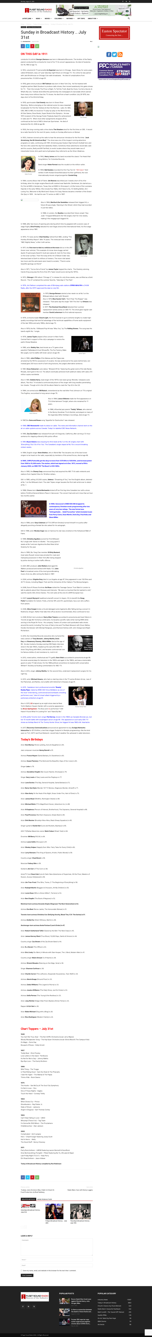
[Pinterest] (32, 46)
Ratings (69, 18)
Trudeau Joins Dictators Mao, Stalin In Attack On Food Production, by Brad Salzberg (37, 1191)
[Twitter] (129, 1)
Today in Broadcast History (41, 24)
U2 (31, 703)
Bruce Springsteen (30, 709)
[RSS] (126, 1)
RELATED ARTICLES (28, 1199)
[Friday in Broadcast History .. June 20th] (56, 1211)
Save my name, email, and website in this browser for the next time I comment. (49, 1270)
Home (22, 24)
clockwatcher (26, 41)
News (38, 18)
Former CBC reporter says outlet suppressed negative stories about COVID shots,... (81, 1321)
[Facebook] (122, 1)
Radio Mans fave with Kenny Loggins (80, 1190)
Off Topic (81, 18)
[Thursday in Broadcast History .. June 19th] (81, 1211)
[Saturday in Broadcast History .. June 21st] (32, 1206)
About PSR (92, 18)
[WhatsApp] (37, 46)
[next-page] (25, 1227)
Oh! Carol (80, 170)
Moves (47, 18)
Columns (58, 18)
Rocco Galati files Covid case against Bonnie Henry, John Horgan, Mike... (81, 1301)
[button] (128, 19)
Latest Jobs (26, 18)
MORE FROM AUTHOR (44, 1199)
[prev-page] (22, 1227)
